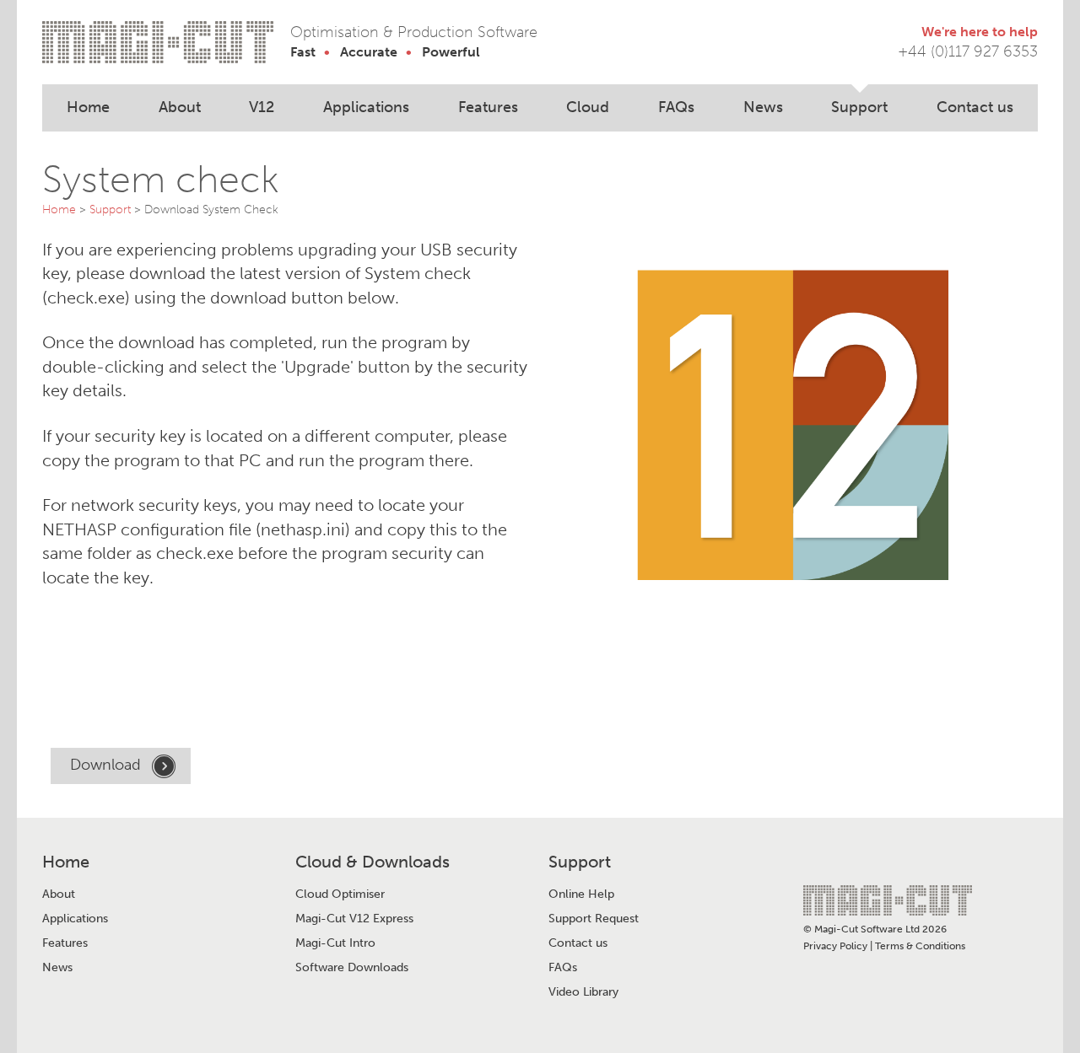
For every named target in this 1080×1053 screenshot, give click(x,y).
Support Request (593, 919)
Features (488, 107)
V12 (261, 107)
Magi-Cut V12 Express (354, 919)
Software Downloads (351, 968)
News (763, 107)
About (180, 107)
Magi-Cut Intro (335, 943)
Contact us (975, 107)
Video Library (583, 992)
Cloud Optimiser (340, 894)
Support (859, 107)
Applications (366, 107)
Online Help (581, 894)
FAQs (676, 107)
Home (88, 107)
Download (107, 764)
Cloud (587, 107)
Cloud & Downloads (372, 862)
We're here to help (979, 32)
